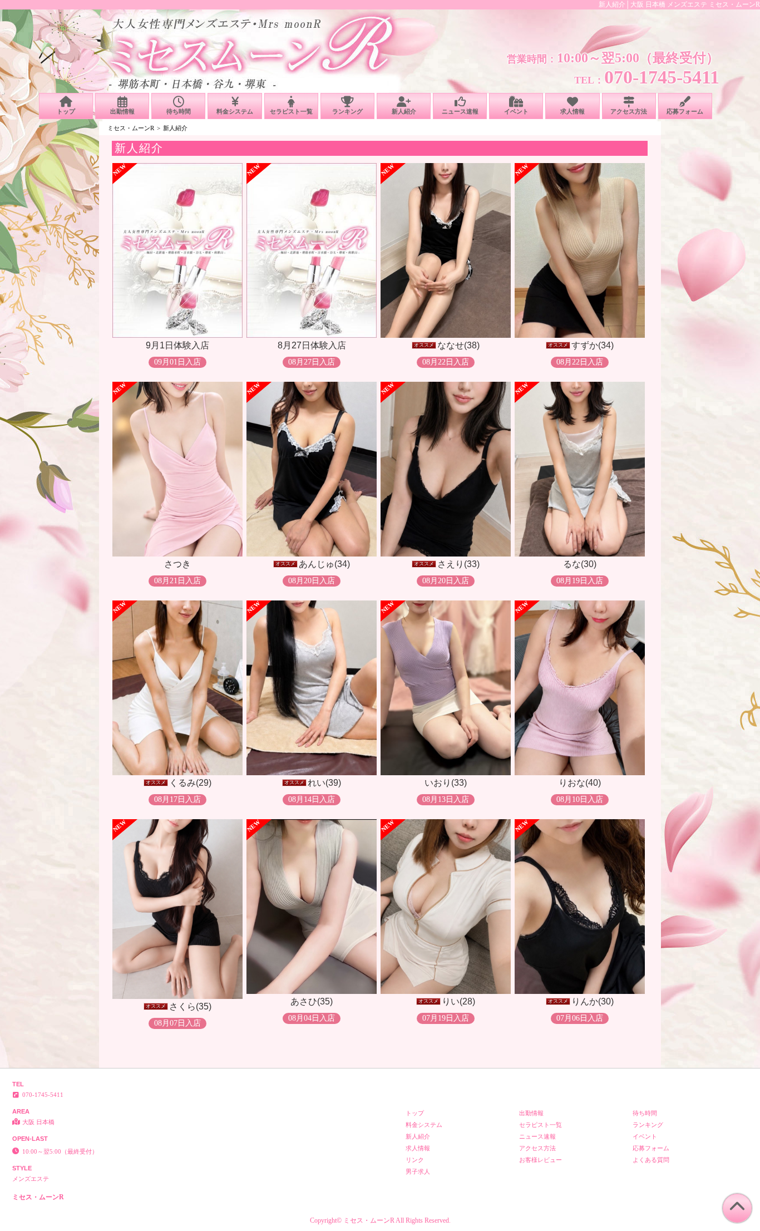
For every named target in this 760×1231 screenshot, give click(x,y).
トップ (66, 111)
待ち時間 (178, 111)
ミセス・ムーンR (130, 128)
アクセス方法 (628, 111)
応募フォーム (685, 111)
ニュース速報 (460, 111)
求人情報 (572, 111)
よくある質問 (651, 1159)
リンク (415, 1159)
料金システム (234, 111)
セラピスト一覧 (291, 111)
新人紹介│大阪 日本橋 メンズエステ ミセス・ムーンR (679, 4)
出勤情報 (122, 111)
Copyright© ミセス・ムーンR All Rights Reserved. (380, 1220)
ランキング (347, 111)
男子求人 (418, 1171)
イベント (516, 111)
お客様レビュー (540, 1159)
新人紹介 (404, 111)
